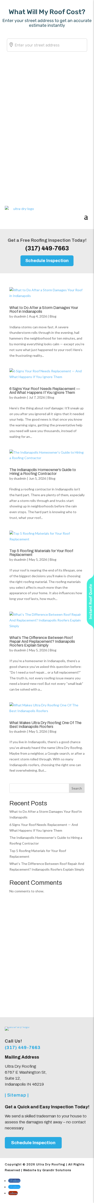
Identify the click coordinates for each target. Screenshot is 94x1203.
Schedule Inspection (47, 260)
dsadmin (20, 316)
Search (77, 788)
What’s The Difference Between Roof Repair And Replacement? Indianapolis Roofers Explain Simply (42, 641)
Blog (53, 316)
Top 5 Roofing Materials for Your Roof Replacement (41, 553)
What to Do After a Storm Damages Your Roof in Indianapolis (43, 309)
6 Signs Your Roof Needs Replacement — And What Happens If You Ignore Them (44, 391)
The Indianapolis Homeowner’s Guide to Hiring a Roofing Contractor (42, 472)
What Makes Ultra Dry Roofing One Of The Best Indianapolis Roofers (45, 725)
